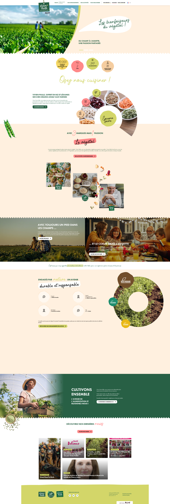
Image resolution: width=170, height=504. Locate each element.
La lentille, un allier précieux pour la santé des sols (96, 454)
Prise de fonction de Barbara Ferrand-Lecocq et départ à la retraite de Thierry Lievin (84, 476)
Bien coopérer (44, 474)
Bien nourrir (67, 449)
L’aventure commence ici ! (106, 402)
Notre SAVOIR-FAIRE (96, 254)
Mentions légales (126, 495)
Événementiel (114, 449)
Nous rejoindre (95, 2)
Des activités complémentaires (84, 156)
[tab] (81, 50)
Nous (60, 3)
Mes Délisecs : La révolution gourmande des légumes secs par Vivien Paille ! (73, 454)
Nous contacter (121, 2)
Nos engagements (73, 2)
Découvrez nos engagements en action (52, 326)
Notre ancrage (44, 238)
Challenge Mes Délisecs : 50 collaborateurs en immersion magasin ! (120, 454)
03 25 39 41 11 (112, 495)
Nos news (114, 2)
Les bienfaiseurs (39, 107)
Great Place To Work (47, 477)
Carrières (66, 472)
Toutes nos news (84, 431)
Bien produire (91, 449)
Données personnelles (126, 493)
